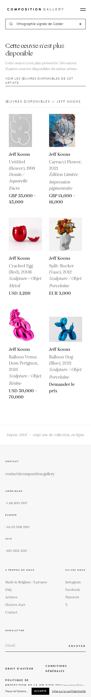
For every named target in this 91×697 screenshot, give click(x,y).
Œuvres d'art (15, 605)
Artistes (11, 597)
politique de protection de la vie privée (25, 685)
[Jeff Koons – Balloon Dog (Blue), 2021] (65, 325)
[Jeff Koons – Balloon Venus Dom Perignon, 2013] (25, 325)
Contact (11, 612)
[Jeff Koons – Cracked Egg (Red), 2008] (25, 234)
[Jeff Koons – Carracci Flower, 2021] (65, 130)
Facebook (72, 590)
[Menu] (83, 9)
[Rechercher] (80, 24)
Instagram (73, 582)
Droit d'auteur (19, 668)
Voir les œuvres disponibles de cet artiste (39, 80)
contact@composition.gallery (30, 474)
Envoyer (77, 646)
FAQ (8, 590)
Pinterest (72, 597)
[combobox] (46, 24)
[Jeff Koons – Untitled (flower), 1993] (25, 130)
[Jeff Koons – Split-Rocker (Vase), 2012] (65, 234)
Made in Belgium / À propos (26, 582)
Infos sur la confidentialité (69, 691)
